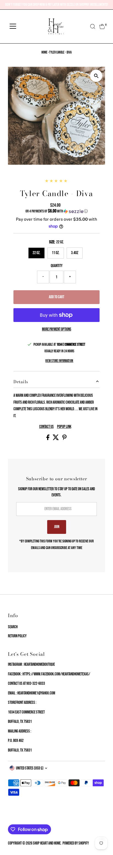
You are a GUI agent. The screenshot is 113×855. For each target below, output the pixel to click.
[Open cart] (102, 26)
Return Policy (17, 636)
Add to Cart (56, 297)
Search (13, 627)
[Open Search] (92, 26)
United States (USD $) (29, 768)
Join (56, 526)
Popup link (64, 427)
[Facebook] (10, 817)
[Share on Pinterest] (64, 438)
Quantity (57, 265)
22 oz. (36, 252)
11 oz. (56, 252)
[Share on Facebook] (48, 438)
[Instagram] (16, 817)
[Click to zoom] (96, 76)
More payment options (56, 329)
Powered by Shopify (76, 843)
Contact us (46, 427)
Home (44, 52)
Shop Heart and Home (47, 843)
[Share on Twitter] (56, 438)
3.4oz (74, 252)
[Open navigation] (13, 26)
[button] (56, 211)
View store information (59, 361)
